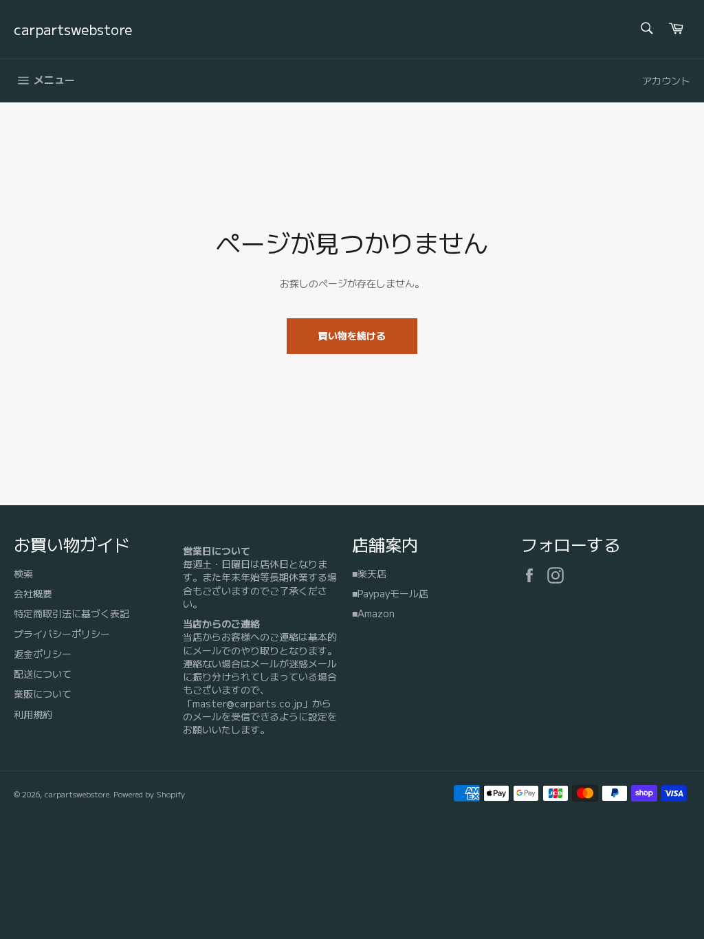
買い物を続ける (352, 335)
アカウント (666, 80)
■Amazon (373, 613)
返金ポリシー (43, 654)
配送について (43, 674)
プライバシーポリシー (62, 634)
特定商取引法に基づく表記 (71, 613)
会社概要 (33, 593)
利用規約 (33, 714)
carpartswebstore (73, 29)
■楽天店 (369, 573)
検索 (23, 573)
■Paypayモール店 (390, 593)
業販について (43, 693)
